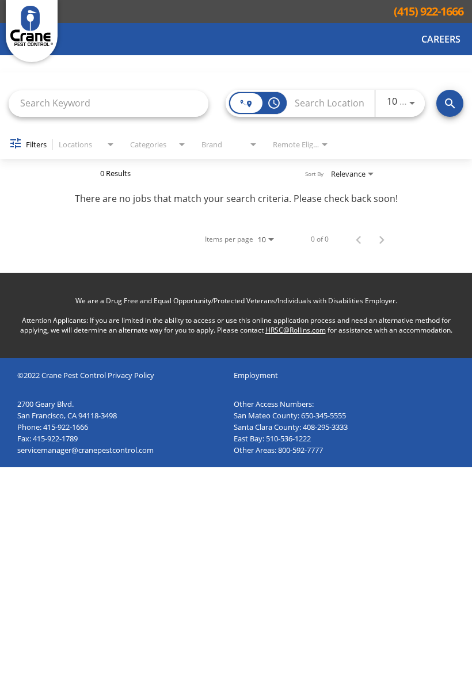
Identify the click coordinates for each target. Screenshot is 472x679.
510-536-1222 (288, 438)
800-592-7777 (300, 450)
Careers (440, 39)
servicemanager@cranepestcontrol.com (85, 450)
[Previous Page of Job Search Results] (358, 239)
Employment (256, 375)
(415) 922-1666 (428, 11)
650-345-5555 (323, 415)
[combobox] (108, 103)
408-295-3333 (325, 427)
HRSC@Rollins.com (295, 330)
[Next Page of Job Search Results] (381, 239)
